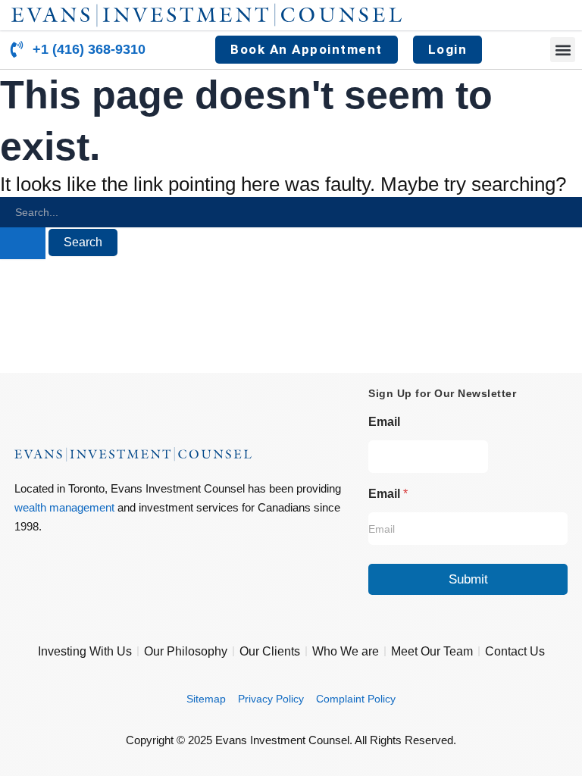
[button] (562, 49)
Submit (468, 579)
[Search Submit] (22, 243)
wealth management (64, 507)
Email (384, 421)
